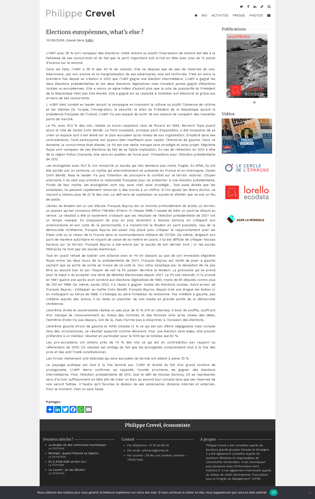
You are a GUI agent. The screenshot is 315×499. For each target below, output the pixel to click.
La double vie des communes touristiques (77, 445)
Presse (239, 15)
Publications (234, 29)
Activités (220, 15)
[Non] (310, 492)
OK (274, 492)
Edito (89, 40)
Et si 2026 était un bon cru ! (67, 461)
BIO (204, 15)
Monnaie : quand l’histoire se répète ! (73, 453)
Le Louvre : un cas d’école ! (67, 469)
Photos (256, 15)
